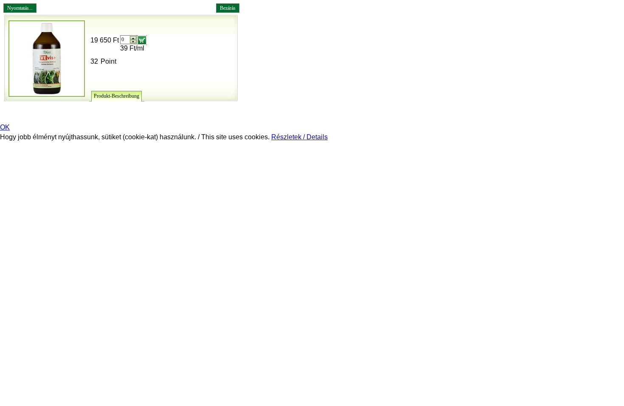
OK (5, 127)
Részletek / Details (299, 137)
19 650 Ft (104, 40)
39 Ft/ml (132, 48)
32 (94, 61)
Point (108, 61)
